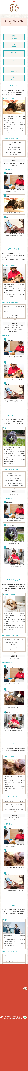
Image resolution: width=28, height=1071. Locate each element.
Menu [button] (15, 1)
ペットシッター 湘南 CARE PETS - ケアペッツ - (14, 8)
